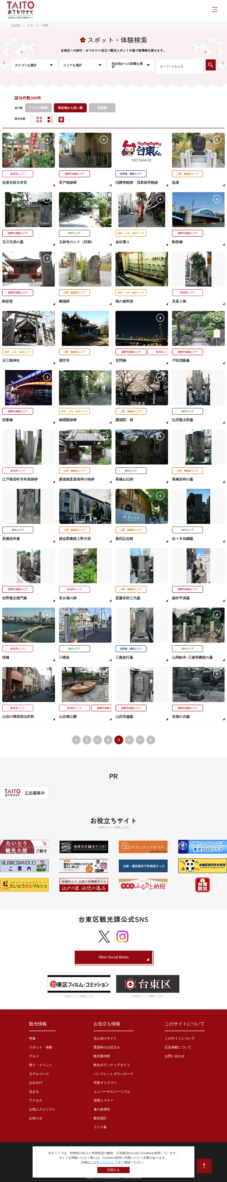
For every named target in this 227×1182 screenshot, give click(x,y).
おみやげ (35, 1082)
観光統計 (100, 1118)
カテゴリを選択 (26, 65)
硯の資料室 (124, 301)
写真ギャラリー (105, 1082)
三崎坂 (64, 657)
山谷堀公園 (68, 716)
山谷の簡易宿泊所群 (18, 716)
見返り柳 (179, 301)
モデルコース (39, 1074)
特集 (32, 1038)
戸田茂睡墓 (181, 360)
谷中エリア (74, 233)
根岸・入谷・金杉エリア (130, 233)
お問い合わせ (175, 1056)
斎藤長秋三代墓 (127, 598)
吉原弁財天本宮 (14, 182)
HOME (16, 25)
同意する (113, 1170)
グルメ (34, 1056)
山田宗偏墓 (124, 716)
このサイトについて (180, 1038)
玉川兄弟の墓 (12, 242)
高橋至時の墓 (182, 479)
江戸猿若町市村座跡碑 (20, 479)
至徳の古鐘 (181, 716)
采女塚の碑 (68, 598)
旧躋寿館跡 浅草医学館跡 (136, 182)
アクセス (35, 1100)
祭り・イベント (40, 1065)
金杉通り (122, 242)
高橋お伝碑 (124, 479)
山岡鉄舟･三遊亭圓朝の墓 (192, 657)
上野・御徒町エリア (188, 173)
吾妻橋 (7, 420)
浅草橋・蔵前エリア (131, 173)
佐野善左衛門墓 (14, 598)
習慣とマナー (104, 1100)
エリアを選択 (72, 65)
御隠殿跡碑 (68, 420)
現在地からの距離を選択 (127, 65)
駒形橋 (177, 242)
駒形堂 (7, 301)
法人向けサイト (105, 1038)
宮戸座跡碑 (68, 182)
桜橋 (5, 657)
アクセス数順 (38, 107)
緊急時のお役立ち (107, 1047)
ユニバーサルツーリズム (112, 1091)
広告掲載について (178, 1047)
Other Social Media (113, 957)
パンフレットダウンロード (113, 1074)
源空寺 (64, 360)
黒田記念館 (124, 538)
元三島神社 (11, 360)
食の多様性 (102, 1109)
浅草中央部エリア (74, 173)
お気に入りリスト (42, 1109)
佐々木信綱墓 (182, 538)
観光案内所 (102, 1056)
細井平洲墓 (181, 598)
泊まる (34, 1091)
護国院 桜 (124, 420)
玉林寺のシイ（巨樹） (76, 242)
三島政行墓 (124, 657)
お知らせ (35, 1118)
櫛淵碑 (64, 301)
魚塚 (175, 182)
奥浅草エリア (17, 173)
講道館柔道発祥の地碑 (76, 479)
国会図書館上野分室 (75, 538)
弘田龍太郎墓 (182, 420)
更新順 (102, 107)
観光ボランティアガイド (112, 1065)
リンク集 (100, 1127)
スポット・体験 (40, 1047)
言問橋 (120, 360)
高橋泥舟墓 (11, 538)
